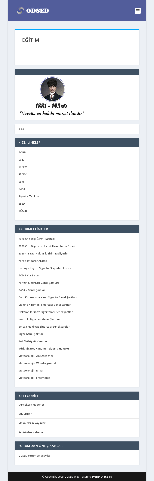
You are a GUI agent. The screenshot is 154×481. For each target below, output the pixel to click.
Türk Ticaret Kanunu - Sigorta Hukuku (43, 348)
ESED (21, 203)
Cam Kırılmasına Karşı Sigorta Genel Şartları (47, 297)
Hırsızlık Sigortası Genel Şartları (39, 319)
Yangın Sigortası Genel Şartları (38, 282)
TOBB (22, 152)
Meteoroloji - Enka (30, 370)
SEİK (21, 159)
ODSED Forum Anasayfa (34, 455)
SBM (21, 181)
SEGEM (22, 167)
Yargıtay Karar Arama (32, 261)
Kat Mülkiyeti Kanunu (32, 341)
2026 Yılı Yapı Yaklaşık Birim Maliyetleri (43, 253)
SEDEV (22, 174)
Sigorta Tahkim (28, 196)
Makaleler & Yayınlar (31, 423)
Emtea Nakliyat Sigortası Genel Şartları (44, 326)
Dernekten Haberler (31, 404)
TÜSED (22, 211)
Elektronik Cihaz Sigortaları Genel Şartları (45, 312)
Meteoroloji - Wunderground (37, 363)
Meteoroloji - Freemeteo (34, 378)
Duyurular (25, 414)
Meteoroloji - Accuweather (35, 356)
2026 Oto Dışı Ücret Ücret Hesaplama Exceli (46, 246)
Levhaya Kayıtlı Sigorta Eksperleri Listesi (44, 268)
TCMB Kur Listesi (29, 275)
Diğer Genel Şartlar (30, 334)
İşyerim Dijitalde (101, 476)
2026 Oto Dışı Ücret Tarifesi (36, 239)
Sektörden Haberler (31, 432)
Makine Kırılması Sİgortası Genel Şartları (45, 304)
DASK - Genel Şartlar (31, 290)
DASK (21, 189)
